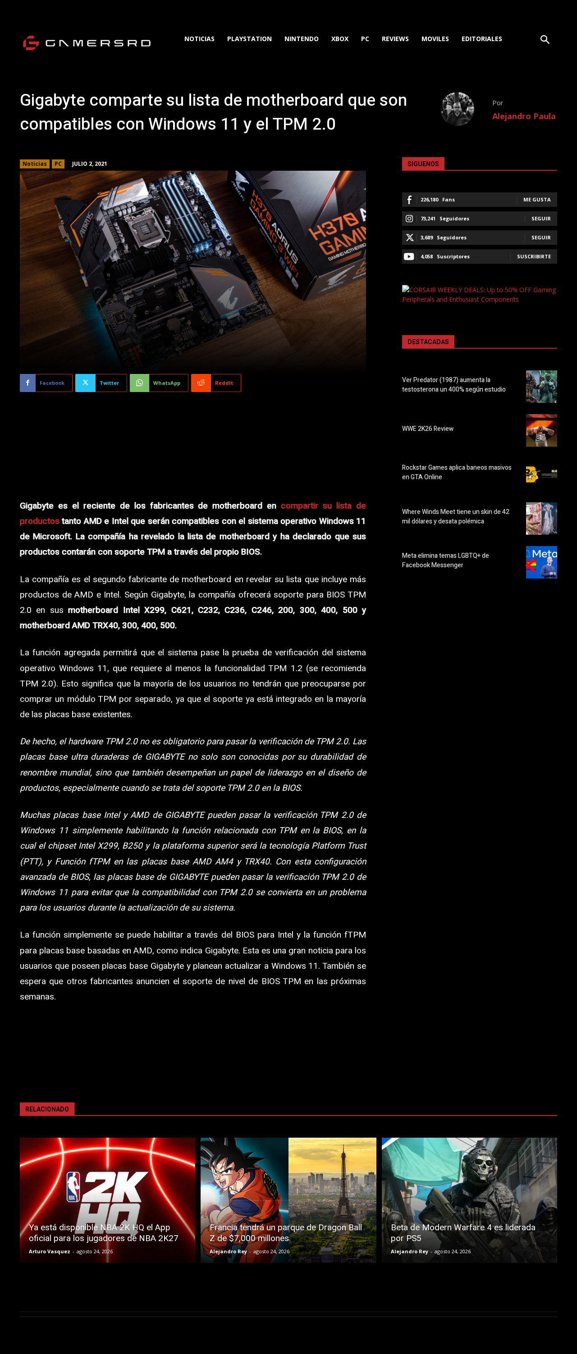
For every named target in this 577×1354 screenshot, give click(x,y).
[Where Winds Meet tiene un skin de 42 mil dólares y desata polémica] (541, 518)
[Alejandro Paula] (466, 109)
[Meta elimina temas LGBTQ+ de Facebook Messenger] (541, 562)
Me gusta (537, 199)
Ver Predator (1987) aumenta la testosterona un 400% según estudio (454, 384)
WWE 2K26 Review (427, 429)
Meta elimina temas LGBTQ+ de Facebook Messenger (445, 560)
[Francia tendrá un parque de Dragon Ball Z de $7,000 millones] (288, 1200)
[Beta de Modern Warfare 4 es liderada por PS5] (469, 1200)
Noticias (35, 164)
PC (58, 164)
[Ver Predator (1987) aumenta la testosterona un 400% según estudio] (541, 386)
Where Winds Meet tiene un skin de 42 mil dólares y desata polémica (455, 516)
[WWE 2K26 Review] (541, 430)
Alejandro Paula (524, 116)
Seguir (541, 218)
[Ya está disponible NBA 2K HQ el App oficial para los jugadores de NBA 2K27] (107, 1200)
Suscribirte (534, 256)
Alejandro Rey (228, 1251)
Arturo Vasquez (49, 1251)
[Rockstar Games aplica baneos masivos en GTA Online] (541, 474)
